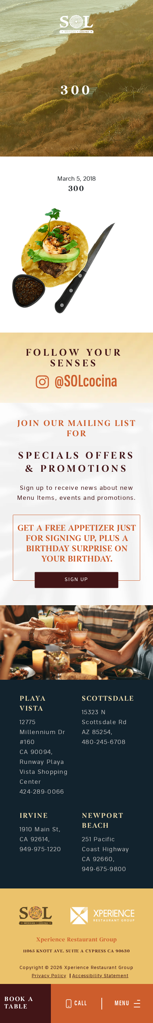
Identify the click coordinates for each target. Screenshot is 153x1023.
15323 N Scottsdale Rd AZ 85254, (104, 722)
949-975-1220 (40, 849)
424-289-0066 (42, 792)
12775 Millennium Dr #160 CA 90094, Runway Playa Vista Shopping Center (44, 752)
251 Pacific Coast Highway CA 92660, (106, 849)
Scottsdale (108, 698)
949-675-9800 (104, 869)
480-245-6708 (104, 742)
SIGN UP (77, 580)
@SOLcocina (85, 382)
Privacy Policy (49, 976)
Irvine (34, 816)
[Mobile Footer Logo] (36, 915)
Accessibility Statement (100, 976)
